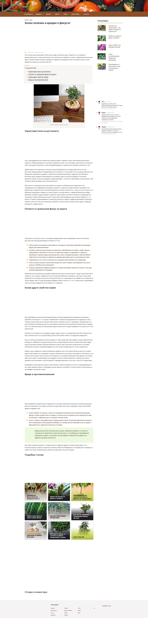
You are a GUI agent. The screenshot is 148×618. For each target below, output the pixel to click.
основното (28, 14)
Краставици (54, 610)
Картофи (53, 615)
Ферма (48, 14)
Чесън (52, 613)
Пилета (66, 608)
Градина (38, 14)
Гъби (65, 14)
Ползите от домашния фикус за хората (42, 74)
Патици (66, 615)
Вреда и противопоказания (38, 80)
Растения (27, 19)
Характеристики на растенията (40, 72)
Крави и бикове (68, 610)
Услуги (86, 14)
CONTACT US (106, 606)
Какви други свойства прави (38, 77)
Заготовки (75, 14)
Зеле (79, 613)
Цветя (57, 14)
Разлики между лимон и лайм (109, 134)
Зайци (65, 613)
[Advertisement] (59, 37)
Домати (53, 608)
